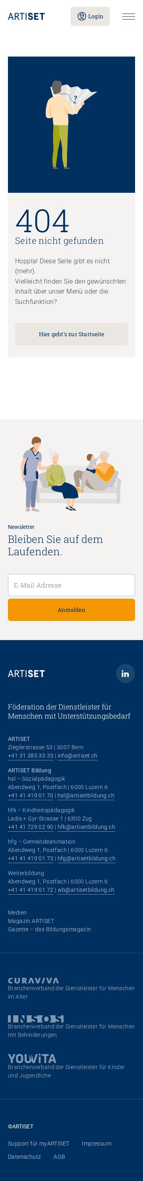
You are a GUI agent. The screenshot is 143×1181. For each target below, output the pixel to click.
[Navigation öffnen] (128, 17)
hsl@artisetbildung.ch (86, 795)
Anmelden (71, 609)
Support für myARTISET (38, 1143)
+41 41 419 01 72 (30, 890)
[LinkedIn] (125, 673)
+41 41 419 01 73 (30, 858)
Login (95, 16)
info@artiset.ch (78, 755)
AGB (59, 1157)
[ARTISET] (33, 16)
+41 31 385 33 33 (30, 755)
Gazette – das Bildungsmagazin (49, 929)
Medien (17, 912)
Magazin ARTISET (31, 921)
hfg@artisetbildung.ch (87, 858)
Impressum (96, 1143)
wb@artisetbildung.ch (86, 890)
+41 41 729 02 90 (30, 827)
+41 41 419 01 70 (30, 795)
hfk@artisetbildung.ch (86, 827)
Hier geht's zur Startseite (71, 334)
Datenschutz (24, 1157)
